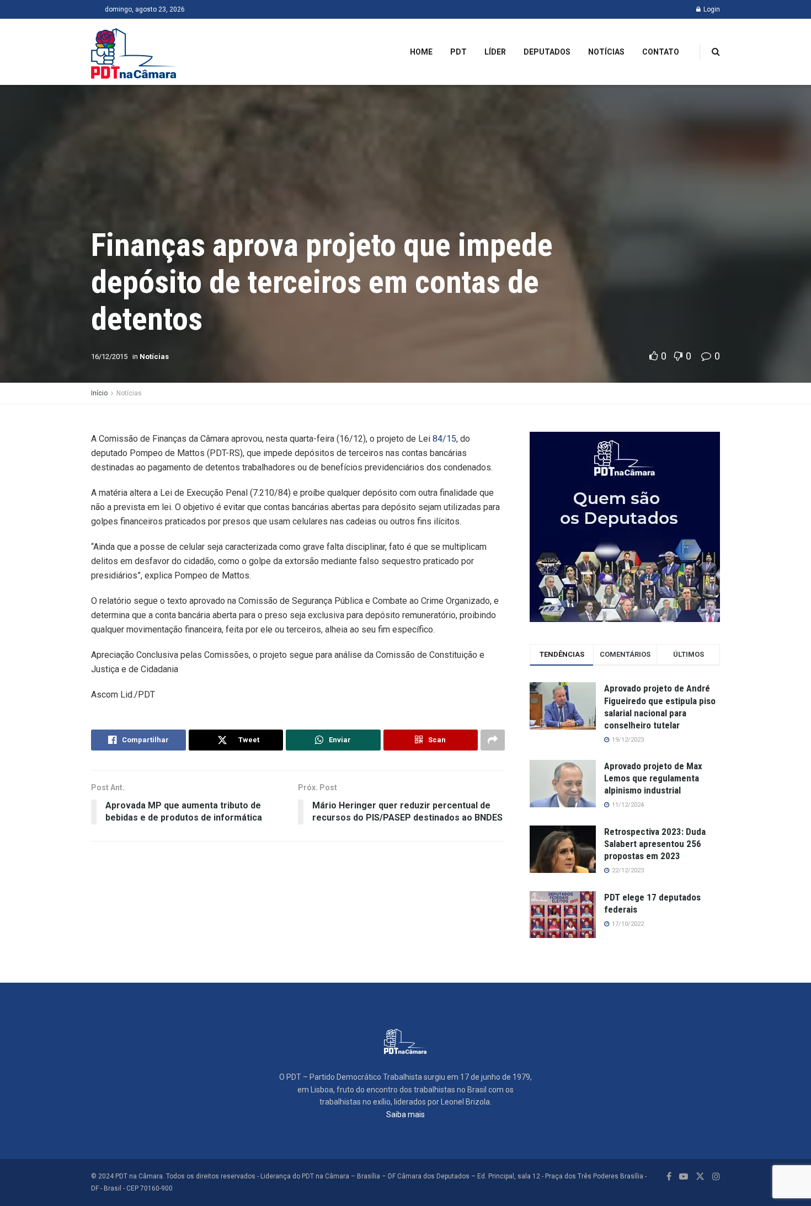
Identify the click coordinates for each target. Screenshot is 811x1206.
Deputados (547, 51)
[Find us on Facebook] (668, 1176)
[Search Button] (716, 52)
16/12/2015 (109, 356)
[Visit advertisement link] (625, 527)
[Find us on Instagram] (716, 1176)
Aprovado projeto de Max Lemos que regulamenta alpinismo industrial (653, 778)
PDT (458, 51)
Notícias (606, 51)
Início (99, 393)
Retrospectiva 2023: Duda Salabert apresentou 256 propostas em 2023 (655, 843)
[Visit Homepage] (134, 51)
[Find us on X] (700, 1176)
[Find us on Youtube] (683, 1176)
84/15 (443, 438)
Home (421, 51)
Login (711, 9)
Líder (495, 51)
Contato (660, 51)
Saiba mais (405, 1114)
